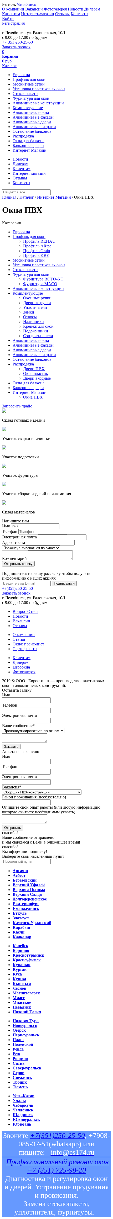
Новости (75, 9)
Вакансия (11, 787)
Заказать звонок (16, 47)
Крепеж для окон (38, 326)
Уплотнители (35, 307)
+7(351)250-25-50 (17, 42)
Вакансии (34, 9)
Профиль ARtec (37, 246)
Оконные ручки (37, 298)
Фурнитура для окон (31, 98)
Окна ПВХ (33, 397)
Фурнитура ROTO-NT (43, 279)
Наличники (33, 321)
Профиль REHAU (39, 241)
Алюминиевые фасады (33, 117)
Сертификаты (25, 648)
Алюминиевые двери (32, 122)
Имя (6, 526)
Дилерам (92, 9)
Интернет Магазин (30, 150)
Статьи (19, 639)
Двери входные (37, 378)
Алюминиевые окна (31, 112)
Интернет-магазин (37, 14)
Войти (8, 18)
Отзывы (62, 14)
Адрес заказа (13, 542)
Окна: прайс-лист (28, 644)
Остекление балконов (32, 131)
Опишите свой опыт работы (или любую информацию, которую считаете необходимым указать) (51, 809)
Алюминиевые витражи (34, 126)
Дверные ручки (37, 302)
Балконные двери (28, 145)
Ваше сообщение (18, 725)
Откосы (30, 317)
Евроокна (21, 74)
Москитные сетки (29, 84)
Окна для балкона (28, 141)
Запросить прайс (17, 406)
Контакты (79, 14)
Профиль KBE (36, 255)
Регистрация (13, 23)
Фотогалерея (55, 9)
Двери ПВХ (34, 369)
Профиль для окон (29, 79)
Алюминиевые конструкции (38, 103)
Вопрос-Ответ (25, 611)
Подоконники (35, 331)
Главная (9, 197)
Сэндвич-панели (38, 335)
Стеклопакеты (25, 93)
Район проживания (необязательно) (34, 797)
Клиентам (11, 14)
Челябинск (26, 4)
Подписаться (64, 583)
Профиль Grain (36, 250)
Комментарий (14, 558)
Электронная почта (19, 537)
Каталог (9, 65)
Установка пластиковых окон (39, 89)
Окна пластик (35, 373)
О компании (13, 9)
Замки (28, 312)
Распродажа (23, 136)
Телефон (9, 531)
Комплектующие (28, 107)
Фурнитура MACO (40, 284)
